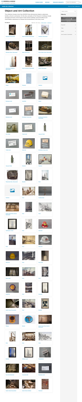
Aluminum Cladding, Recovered (10, 69)
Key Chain (8, 134)
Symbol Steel (41, 197)
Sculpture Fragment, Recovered (42, 117)
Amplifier (24, 101)
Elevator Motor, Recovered (11, 52)
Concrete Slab (25, 374)
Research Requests (58, 2)
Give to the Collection (74, 6)
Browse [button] (47, 2)
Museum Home (39, 2)
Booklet (23, 181)
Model (7, 85)
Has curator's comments (66, 34)
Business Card (9, 101)
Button (23, 325)
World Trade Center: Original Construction (68, 18)
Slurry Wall (8, 278)
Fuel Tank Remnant (10, 374)
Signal (39, 101)
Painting (40, 85)
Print (39, 181)
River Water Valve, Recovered (44, 52)
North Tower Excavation (11, 310)
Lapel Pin (8, 294)
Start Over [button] (69, 21)
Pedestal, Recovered (42, 36)
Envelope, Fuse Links (26, 117)
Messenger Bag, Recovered (12, 181)
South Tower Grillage (26, 390)
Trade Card (24, 134)
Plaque (7, 325)
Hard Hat (24, 149)
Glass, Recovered (26, 52)
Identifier (49, 22)
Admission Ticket (9, 230)
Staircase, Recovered (10, 36)
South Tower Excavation (11, 390)
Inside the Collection (8, 6)
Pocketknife (41, 358)
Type (62, 28)
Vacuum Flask (41, 134)
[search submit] (75, 11)
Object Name (43, 22)
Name (62, 31)
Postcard (40, 390)
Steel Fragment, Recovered (28, 36)
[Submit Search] (80, 2)
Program (24, 85)
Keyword (63, 24)
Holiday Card (25, 358)
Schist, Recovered (42, 68)
